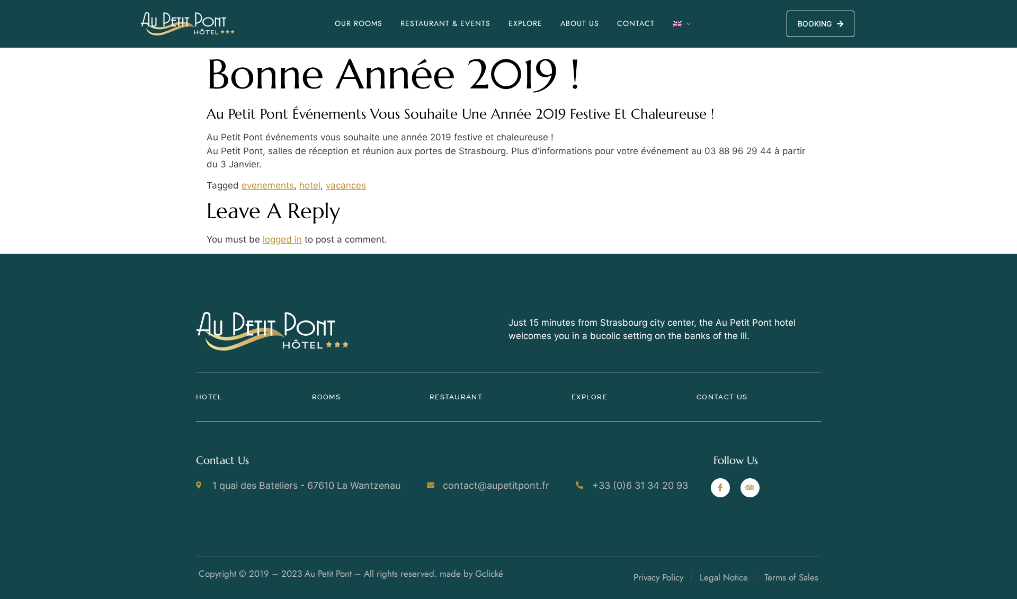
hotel (309, 185)
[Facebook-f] (720, 487)
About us (579, 23)
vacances (346, 185)
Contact (636, 23)
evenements (268, 185)
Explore (525, 23)
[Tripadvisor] (750, 487)
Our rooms (358, 23)
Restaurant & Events (445, 23)
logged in (282, 239)
